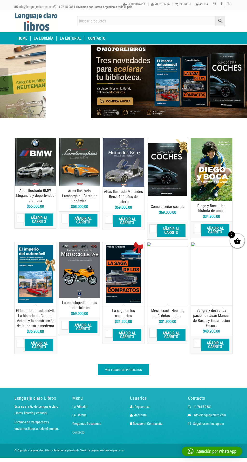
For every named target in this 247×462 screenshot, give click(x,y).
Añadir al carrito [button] (39, 220)
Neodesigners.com (114, 450)
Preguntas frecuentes (86, 424)
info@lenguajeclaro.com (34, 7)
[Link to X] (229, 3)
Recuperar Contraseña (147, 424)
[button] (212, 451)
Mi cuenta (162, 4)
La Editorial (79, 407)
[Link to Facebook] (221, 3)
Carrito (184, 4)
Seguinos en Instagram (208, 424)
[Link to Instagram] (214, 3)
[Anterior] (4, 80)
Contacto (78, 432)
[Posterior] (243, 80)
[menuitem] (135, 4)
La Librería (79, 415)
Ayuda (203, 4)
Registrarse (136, 4)
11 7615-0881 (65, 7)
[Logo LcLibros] (36, 21)
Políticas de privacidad (66, 450)
